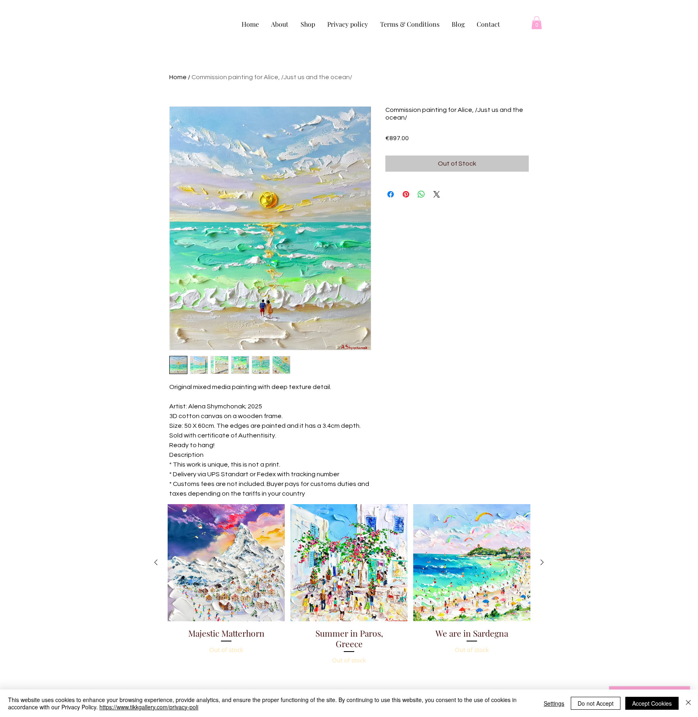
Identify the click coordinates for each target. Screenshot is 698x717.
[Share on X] (437, 194)
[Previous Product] (156, 562)
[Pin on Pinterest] (406, 194)
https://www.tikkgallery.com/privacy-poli (148, 707)
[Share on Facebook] (390, 194)
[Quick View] (226, 562)
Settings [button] (554, 703)
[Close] (688, 703)
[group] (349, 605)
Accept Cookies (652, 703)
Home (178, 77)
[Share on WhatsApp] (421, 194)
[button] (536, 22)
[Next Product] (542, 562)
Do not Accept (596, 703)
